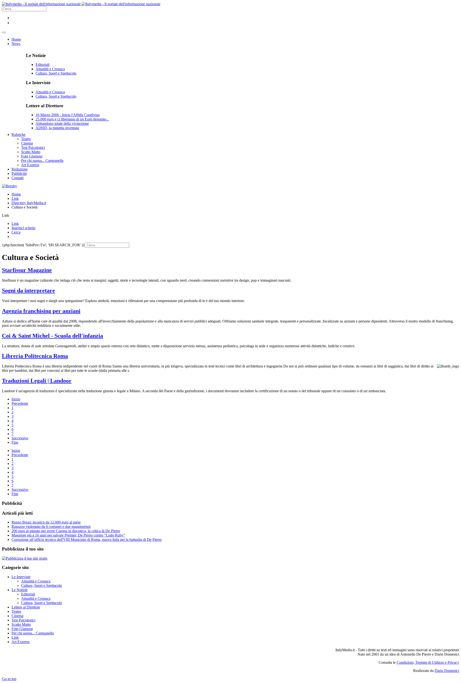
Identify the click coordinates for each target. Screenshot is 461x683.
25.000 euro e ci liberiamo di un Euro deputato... (72, 119)
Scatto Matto (21, 624)
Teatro (16, 611)
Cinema (17, 616)
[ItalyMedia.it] (81, 4)
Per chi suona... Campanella (33, 633)
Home (16, 194)
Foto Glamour (22, 629)
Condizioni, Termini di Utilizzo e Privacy (428, 662)
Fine (15, 442)
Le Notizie (20, 590)
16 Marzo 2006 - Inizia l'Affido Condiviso (68, 115)
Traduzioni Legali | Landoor (37, 381)
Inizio (16, 399)
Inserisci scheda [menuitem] (23, 228)
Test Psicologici (23, 620)
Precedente (20, 403)
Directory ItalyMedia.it (29, 203)
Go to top (9, 679)
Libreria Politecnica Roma (35, 356)
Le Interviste (21, 577)
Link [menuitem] (15, 223)
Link (15, 198)
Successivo (20, 438)
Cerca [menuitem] (16, 232)
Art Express (21, 642)
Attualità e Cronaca (50, 69)
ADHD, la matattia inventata (57, 128)
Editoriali (42, 65)
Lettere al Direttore (26, 607)
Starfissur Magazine (27, 270)
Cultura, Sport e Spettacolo (56, 73)
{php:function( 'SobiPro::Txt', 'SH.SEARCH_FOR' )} (43, 245)
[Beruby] (9, 186)
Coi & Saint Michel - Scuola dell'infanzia (52, 336)
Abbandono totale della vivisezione (62, 123)
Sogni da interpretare (28, 290)
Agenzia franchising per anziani (41, 311)
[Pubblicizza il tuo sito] (24, 558)
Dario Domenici (447, 671)
